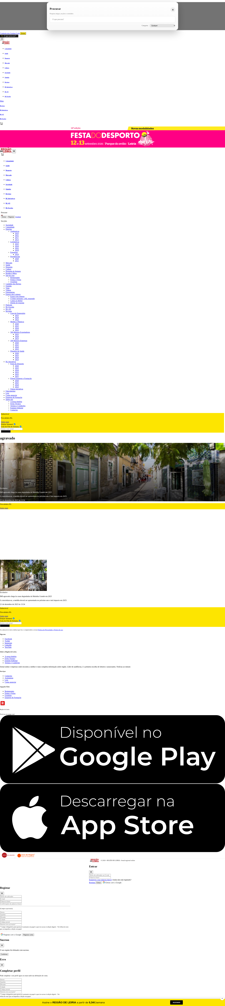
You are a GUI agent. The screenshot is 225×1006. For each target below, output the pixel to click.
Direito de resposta (17, 303)
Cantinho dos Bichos (13, 284)
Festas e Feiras (15, 280)
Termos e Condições (17, 406)
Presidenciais (15, 257)
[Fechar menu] (14, 151)
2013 (17, 240)
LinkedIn (8, 645)
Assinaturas (9, 678)
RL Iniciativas (11, 362)
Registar (11, 217)
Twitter (7, 641)
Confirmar (4, 954)
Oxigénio (13, 282)
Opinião (9, 286)
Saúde (8, 265)
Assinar (13, 33)
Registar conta (28, 935)
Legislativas (14, 242)
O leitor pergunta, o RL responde (22, 299)
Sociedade (9, 225)
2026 (17, 259)
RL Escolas (10, 307)
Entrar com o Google (113, 883)
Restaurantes (15, 278)
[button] (112, 101)
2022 (17, 248)
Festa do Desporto (17, 364)
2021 (17, 236)
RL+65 (8, 309)
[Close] (91, 872)
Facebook (8, 639)
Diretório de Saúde (17, 351)
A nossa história (16, 402)
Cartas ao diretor (16, 301)
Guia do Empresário (17, 313)
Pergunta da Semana (13, 271)
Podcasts (9, 305)
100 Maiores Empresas (18, 341)
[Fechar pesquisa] (172, 9)
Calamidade (10, 227)
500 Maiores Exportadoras (20, 332)
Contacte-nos (5, 33)
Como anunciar (11, 395)
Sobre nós (9, 400)
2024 (17, 246)
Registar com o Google (12, 935)
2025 (17, 233)
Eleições (9, 229)
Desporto (9, 267)
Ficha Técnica (15, 404)
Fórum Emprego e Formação (21, 378)
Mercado (9, 263)
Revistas (9, 311)
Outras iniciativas (16, 389)
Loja (18, 33)
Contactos (14, 410)
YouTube (8, 647)
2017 (17, 238)
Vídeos (8, 290)
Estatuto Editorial (16, 408)
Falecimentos (10, 391)
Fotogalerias (10, 292)
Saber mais (5, 422)
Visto (7, 288)
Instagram (8, 643)
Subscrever (6, 431)
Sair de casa (10, 275)
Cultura (8, 269)
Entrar (23, 33)
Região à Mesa (11, 273)
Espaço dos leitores (17, 296)
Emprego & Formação (14, 397)
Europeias (14, 252)
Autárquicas (14, 231)
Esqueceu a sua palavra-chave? (100, 880)
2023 (17, 320)
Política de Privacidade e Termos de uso (50, 630)
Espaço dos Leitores (13, 294)
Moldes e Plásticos (17, 322)
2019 (17, 250)
